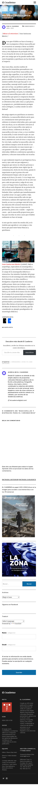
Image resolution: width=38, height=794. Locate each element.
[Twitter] (3, 778)
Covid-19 (25, 362)
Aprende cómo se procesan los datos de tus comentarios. (17, 469)
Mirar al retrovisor (9, 12)
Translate (17, 623)
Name (8, 633)
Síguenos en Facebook (10, 604)
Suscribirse (30, 352)
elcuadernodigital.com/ (18, 400)
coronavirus (15, 362)
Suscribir (19, 672)
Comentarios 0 (29, 26)
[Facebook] (6, 778)
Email (8, 644)
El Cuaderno (8, 2)
